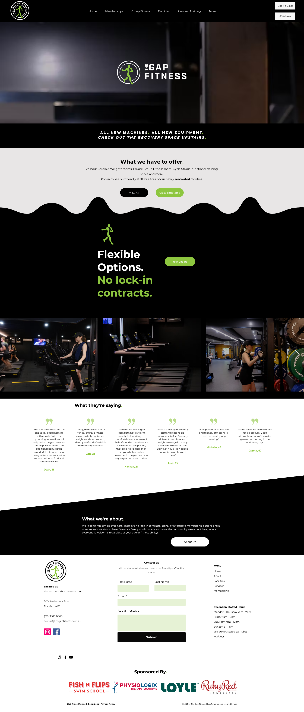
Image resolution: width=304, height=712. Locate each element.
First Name (125, 581)
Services (219, 585)
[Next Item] (297, 355)
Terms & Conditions (89, 704)
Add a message (128, 610)
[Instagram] (47, 631)
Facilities (219, 581)
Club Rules (72, 704)
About (217, 576)
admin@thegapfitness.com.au (62, 621)
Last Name (162, 581)
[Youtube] (71, 657)
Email (121, 596)
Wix (235, 704)
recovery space (159, 137)
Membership (221, 590)
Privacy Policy (108, 704)
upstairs (192, 137)
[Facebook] (56, 631)
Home (217, 571)
